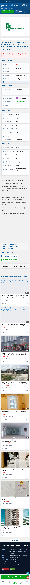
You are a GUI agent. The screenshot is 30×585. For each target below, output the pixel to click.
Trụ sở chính (3, 556)
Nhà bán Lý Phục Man (8, 248)
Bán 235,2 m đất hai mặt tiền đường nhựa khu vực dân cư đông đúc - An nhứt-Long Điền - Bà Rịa (14, 383)
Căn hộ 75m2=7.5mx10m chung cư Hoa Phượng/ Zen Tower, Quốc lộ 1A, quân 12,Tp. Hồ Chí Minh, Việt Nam (15, 354)
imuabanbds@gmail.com (17, 564)
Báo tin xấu (5, 272)
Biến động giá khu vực (11, 256)
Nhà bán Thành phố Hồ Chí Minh (10, 246)
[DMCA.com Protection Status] (12, 569)
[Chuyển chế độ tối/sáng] (2, 1)
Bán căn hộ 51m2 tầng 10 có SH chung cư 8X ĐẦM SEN (14, 469)
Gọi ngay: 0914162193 (15, 577)
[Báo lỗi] (28, 573)
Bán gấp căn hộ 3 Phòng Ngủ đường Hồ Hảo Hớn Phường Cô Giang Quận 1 (15, 527)
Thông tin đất (6, 110)
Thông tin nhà (6, 143)
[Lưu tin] (27, 303)
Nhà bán (17, 244)
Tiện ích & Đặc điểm (8, 252)
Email (3, 564)
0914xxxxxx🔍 (20, 101)
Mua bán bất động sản (8, 244)
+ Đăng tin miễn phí (7, 10)
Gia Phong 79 (22, 98)
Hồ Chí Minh (14, 82)
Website (4, 562)
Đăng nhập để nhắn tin (20, 106)
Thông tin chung (7, 60)
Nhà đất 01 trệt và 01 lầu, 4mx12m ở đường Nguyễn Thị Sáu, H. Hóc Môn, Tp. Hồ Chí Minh (14, 325)
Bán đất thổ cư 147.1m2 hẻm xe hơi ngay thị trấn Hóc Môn (15, 498)
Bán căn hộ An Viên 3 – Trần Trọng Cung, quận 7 (15, 411)
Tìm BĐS (17, 11)
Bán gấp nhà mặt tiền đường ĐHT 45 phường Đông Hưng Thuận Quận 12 (14, 440)
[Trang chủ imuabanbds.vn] (25, 5)
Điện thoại (5, 559)
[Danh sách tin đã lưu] (6, 1)
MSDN (3, 550)
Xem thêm (15, 540)
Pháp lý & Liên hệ (7, 85)
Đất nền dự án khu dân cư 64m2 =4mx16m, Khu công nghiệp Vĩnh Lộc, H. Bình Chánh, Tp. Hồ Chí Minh (15, 296)
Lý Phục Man (22, 82)
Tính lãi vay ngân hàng (10, 259)
